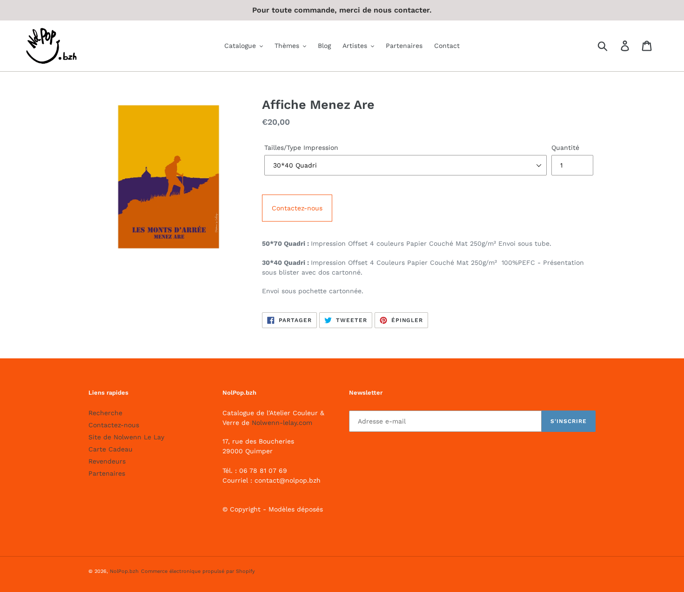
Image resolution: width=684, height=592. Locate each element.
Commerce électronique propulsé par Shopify (198, 571)
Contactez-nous (297, 208)
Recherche (105, 413)
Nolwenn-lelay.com (282, 422)
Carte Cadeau (110, 449)
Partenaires (106, 473)
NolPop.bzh (124, 571)
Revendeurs (107, 461)
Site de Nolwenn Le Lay (126, 437)
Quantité (565, 147)
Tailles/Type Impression (301, 147)
